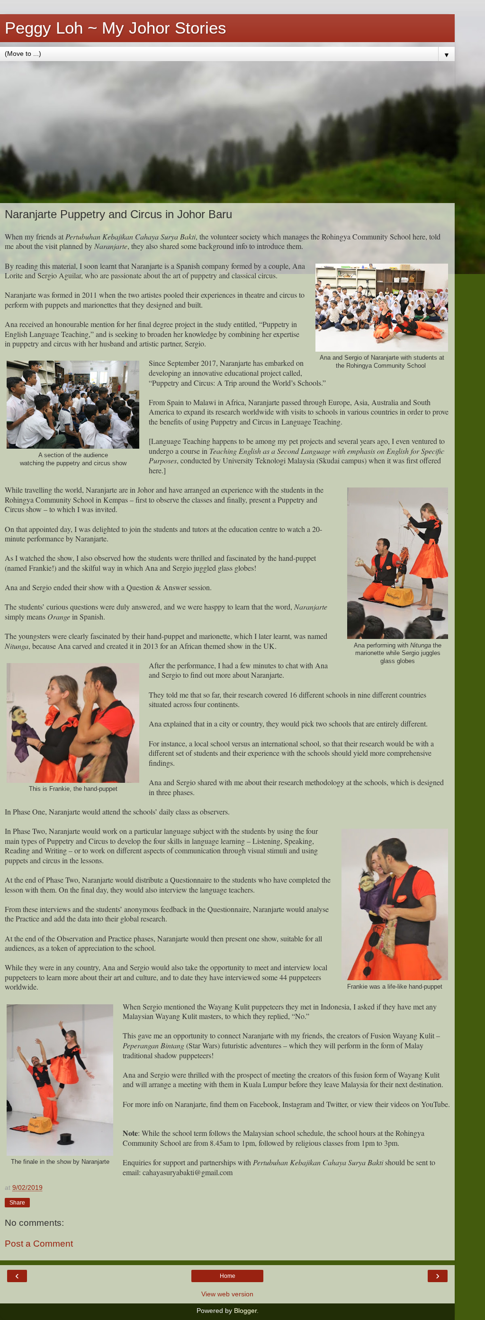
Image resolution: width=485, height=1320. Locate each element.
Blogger (245, 1310)
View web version (227, 1294)
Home (227, 1276)
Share (17, 1202)
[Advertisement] (227, 132)
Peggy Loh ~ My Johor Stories (115, 28)
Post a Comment (39, 1244)
